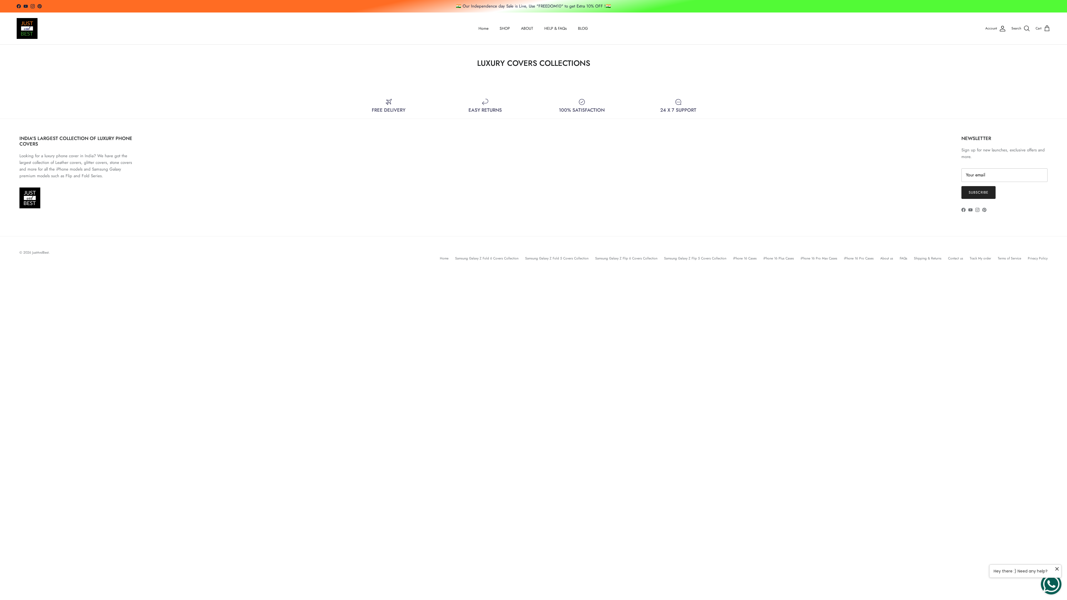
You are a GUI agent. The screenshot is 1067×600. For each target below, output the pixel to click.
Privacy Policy (1038, 258)
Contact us (955, 258)
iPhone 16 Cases (745, 258)
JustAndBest (40, 252)
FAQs (903, 258)
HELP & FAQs (555, 28)
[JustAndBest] (27, 28)
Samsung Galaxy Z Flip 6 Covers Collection (626, 258)
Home (483, 28)
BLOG (583, 28)
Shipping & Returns (927, 258)
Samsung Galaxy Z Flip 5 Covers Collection (695, 258)
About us (886, 258)
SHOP (505, 28)
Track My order (980, 258)
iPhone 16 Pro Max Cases (819, 258)
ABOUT (527, 28)
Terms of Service (1009, 258)
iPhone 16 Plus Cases (778, 258)
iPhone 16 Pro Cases (859, 258)
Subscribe (978, 192)
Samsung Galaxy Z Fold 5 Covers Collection (557, 258)
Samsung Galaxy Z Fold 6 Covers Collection (486, 258)
